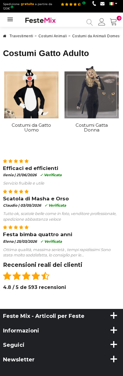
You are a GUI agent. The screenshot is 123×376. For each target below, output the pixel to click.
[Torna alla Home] (5, 38)
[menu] (101, 22)
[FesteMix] (40, 20)
